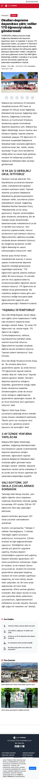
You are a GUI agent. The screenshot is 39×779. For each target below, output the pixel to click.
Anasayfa (4, 15)
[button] (2, 5)
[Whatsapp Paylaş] (27, 98)
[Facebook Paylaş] (6, 98)
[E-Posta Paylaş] (32, 98)
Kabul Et (32, 768)
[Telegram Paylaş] (22, 98)
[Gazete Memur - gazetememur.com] (11, 6)
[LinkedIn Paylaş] (17, 98)
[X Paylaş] (12, 98)
